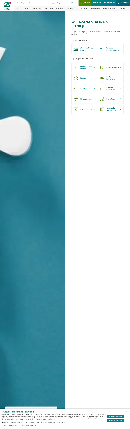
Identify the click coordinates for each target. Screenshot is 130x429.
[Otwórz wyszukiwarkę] (53, 3)
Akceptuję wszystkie (115, 416)
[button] (127, 411)
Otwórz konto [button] (109, 3)
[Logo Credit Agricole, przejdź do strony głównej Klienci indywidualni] (7, 5)
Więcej (73, 3)
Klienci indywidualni (23, 3)
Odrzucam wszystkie (115, 421)
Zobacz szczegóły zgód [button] (10, 425)
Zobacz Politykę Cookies (28, 425)
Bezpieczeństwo (62, 3)
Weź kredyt (97, 3)
